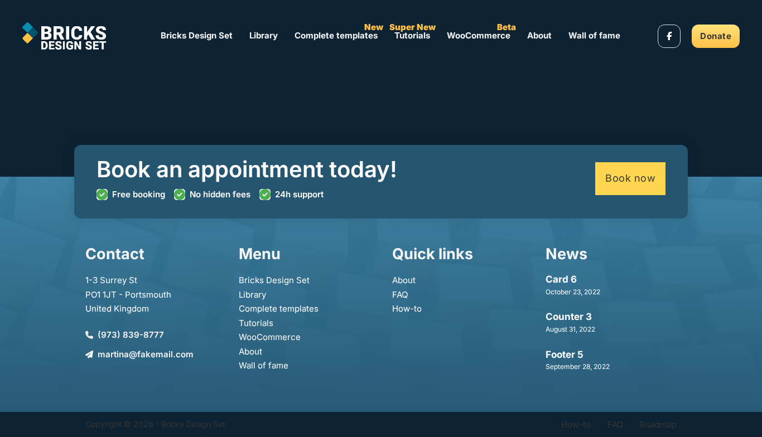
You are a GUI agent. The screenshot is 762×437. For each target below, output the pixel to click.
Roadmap (658, 424)
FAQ (400, 294)
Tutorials (412, 35)
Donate (715, 36)
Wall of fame (594, 35)
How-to (407, 308)
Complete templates (336, 35)
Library (263, 35)
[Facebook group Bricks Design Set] (669, 36)
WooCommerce (478, 35)
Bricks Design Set (197, 35)
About (539, 35)
